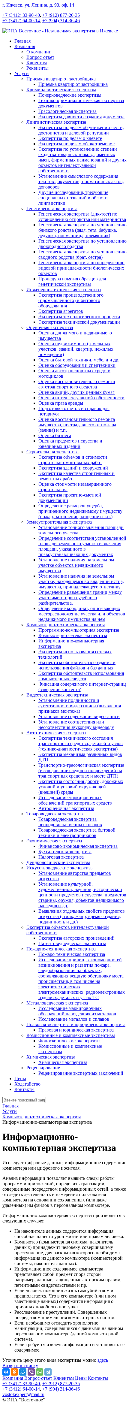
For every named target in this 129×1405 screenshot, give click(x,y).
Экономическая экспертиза (54, 840)
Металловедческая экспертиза (57, 1002)
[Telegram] (48, 1372)
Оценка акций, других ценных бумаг (76, 392)
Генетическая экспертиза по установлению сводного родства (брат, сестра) (82, 254)
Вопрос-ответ (40, 57)
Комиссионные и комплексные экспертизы (70, 1035)
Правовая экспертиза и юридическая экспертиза (75, 1024)
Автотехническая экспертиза (56, 732)
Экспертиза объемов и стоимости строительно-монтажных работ (72, 460)
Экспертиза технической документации (79, 322)
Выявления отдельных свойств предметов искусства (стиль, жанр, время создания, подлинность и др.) (81, 916)
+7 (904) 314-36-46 (61, 20)
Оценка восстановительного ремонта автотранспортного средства (76, 384)
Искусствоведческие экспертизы (60, 867)
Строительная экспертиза (52, 451)
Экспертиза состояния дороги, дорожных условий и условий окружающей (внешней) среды (80, 787)
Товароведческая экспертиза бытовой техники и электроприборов (77, 832)
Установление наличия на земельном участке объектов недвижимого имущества (76, 565)
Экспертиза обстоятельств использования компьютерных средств (81, 676)
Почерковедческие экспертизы (69, 95)
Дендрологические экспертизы (58, 862)
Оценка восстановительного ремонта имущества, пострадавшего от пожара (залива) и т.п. (77, 425)
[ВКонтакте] (6, 1372)
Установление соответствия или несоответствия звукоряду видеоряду (76, 724)
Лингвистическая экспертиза (56, 122)
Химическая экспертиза (50, 1056)
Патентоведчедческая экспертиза (72, 943)
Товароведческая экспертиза (55, 813)
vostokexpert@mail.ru (23, 1394)
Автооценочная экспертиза (66, 808)
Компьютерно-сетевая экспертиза (72, 635)
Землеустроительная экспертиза (59, 521)
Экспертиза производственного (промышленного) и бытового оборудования (71, 300)
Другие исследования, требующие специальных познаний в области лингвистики (73, 198)
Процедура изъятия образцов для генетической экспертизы (72, 281)
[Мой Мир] (22, 1372)
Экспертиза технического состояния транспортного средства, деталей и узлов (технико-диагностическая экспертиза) (80, 743)
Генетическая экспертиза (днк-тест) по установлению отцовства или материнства (82, 216)
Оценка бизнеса (54, 435)
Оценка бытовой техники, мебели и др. (78, 359)
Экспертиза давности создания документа (81, 116)
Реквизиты (37, 68)
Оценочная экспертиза (49, 327)
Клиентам (36, 62)
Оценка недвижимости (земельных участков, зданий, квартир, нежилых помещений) (75, 349)
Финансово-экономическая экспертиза (78, 846)
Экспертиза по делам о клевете (70, 138)
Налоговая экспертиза (61, 857)
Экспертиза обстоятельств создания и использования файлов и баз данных (77, 665)
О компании (39, 51)
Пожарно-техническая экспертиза (61, 948)
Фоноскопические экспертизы (69, 1040)
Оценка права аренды (60, 403)
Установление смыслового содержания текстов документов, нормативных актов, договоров (81, 181)
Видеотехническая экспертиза (57, 694)
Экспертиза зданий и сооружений (73, 467)
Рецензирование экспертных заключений (80, 1073)
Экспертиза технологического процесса (79, 316)
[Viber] (31, 1372)
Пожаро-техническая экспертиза (71, 954)
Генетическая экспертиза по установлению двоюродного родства (82, 243)
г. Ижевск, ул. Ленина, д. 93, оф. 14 (38, 5)
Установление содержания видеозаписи (79, 716)
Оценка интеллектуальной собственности (81, 397)
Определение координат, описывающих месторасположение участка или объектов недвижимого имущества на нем (81, 614)
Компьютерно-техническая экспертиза (65, 624)
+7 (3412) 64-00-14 (21, 20)
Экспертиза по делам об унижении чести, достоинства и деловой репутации (81, 130)
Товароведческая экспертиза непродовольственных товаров (70, 822)
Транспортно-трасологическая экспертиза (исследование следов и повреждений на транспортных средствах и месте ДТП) (81, 770)
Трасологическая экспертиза (67, 111)
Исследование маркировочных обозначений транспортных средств (75, 800)
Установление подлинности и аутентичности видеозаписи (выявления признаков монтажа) (79, 706)
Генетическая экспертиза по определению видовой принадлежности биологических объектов (81, 268)
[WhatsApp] (39, 1372)
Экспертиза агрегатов (60, 311)
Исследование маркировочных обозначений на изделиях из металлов (77, 1011)
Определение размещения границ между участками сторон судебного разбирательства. (80, 598)
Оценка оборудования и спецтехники (77, 365)
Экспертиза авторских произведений (76, 938)
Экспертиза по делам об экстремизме (76, 143)
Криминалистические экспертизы (61, 89)
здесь (103, 1360)
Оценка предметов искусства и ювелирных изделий (70, 443)
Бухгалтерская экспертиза (65, 851)
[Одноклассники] (14, 1372)
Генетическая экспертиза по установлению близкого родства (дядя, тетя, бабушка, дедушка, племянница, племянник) (82, 230)
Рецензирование (43, 1067)
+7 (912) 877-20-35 (61, 15)
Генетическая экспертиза (51, 208)
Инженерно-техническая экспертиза (63, 289)
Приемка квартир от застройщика (61, 78)
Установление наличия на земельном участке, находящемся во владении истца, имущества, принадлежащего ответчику (81, 581)
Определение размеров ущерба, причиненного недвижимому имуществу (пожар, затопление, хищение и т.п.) (80, 511)
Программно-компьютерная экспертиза (78, 630)
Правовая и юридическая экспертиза (76, 1029)
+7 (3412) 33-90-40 (21, 15)
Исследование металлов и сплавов (73, 1019)
